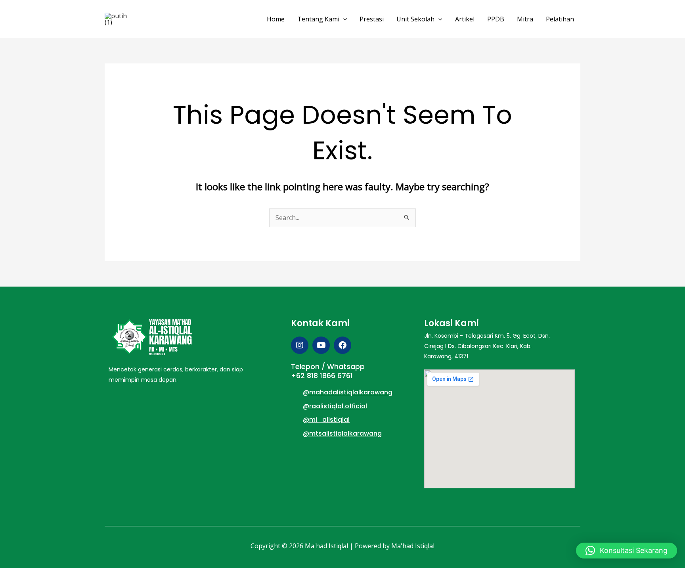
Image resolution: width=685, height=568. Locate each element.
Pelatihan (560, 19)
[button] (343, 19)
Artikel (465, 19)
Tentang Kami (318, 19)
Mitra (525, 19)
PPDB (495, 19)
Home (276, 19)
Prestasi (372, 19)
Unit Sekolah (415, 19)
